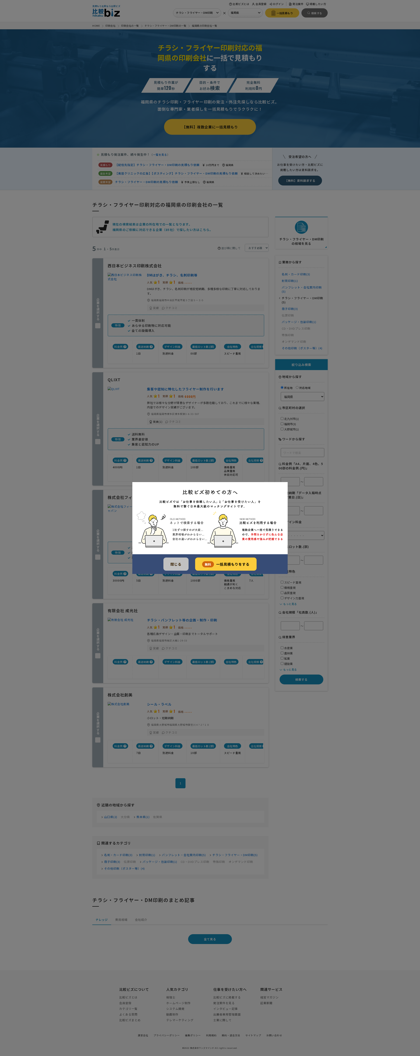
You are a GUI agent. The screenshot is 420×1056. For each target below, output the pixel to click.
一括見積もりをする (227, 564)
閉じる (176, 564)
